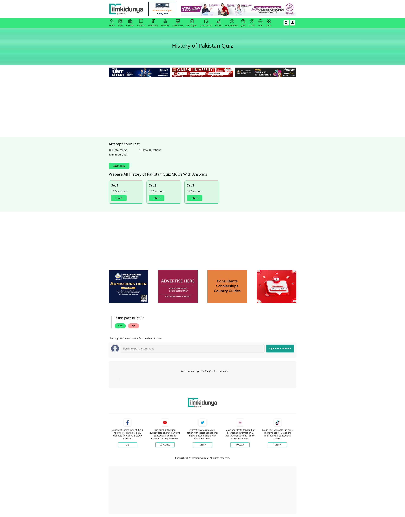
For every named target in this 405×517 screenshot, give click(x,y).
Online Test (177, 25)
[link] (162, 9)
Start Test (119, 165)
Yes (120, 326)
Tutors (252, 25)
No (133, 326)
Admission (153, 25)
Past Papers (191, 25)
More (260, 25)
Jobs (243, 25)
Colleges (130, 25)
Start (119, 198)
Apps (268, 25)
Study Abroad (231, 25)
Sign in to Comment (280, 348)
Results (218, 25)
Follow (202, 444)
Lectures (165, 25)
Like (127, 444)
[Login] (292, 22)
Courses (141, 25)
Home (112, 25)
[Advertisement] (202, 101)
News (120, 25)
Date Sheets (206, 25)
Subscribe (165, 444)
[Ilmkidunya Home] (126, 9)
